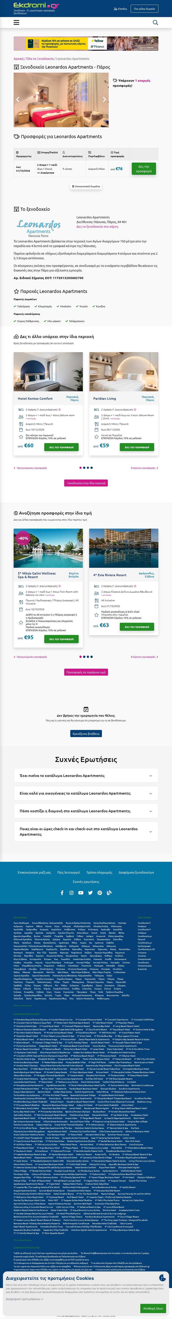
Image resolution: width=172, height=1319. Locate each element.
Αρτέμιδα (50, 932)
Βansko (112, 932)
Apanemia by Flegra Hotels (99, 1065)
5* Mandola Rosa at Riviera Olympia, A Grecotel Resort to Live (43, 1019)
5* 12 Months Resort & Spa (26, 1233)
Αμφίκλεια (56, 929)
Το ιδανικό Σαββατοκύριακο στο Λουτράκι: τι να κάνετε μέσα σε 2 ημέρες (115, 1253)
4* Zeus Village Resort (128, 1216)
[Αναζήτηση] (155, 22)
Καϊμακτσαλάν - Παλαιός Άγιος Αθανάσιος (33, 945)
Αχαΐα (103, 932)
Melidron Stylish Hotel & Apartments (89, 1229)
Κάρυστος (102, 949)
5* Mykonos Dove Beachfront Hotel (125, 1174)
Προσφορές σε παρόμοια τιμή (86, 672)
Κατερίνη (30, 952)
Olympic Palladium (146, 1177)
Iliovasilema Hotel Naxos (79, 1190)
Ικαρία (83, 942)
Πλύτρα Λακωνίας (95, 982)
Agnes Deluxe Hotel (57, 1131)
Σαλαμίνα (74, 985)
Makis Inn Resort (84, 1154)
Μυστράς (105, 968)
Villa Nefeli (116, 1147)
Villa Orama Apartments (110, 1131)
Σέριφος (121, 985)
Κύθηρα (108, 955)
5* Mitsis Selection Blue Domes (111, 1144)
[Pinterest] (100, 893)
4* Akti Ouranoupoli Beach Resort (50, 1114)
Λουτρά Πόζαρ (83, 962)
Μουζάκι (33, 968)
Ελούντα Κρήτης (42, 939)
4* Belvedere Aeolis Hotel (26, 1108)
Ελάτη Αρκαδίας (115, 936)
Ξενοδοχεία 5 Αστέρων (144, 924)
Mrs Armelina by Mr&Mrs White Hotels (32, 1193)
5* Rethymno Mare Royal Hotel (28, 1197)
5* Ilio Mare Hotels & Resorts (27, 1032)
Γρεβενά (70, 936)
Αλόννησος (116, 926)
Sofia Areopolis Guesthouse (76, 1223)
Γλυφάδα (58, 936)
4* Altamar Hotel (127, 1055)
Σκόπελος (86, 988)
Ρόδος (64, 985)
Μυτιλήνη (117, 968)
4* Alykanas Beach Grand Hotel (75, 1045)
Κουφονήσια (72, 955)
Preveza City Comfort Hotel (83, 1131)
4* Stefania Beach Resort (82, 1055)
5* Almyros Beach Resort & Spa (137, 1154)
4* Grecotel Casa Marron (116, 1019)
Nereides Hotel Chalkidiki (104, 1223)
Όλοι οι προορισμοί (23, 1005)
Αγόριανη (18, 926)
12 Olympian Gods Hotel (25, 1052)
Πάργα (78, 978)
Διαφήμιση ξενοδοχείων (136, 872)
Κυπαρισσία (35, 959)
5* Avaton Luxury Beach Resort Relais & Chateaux (37, 1219)
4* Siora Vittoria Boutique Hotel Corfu (87, 1085)
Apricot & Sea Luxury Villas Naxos (29, 1203)
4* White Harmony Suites (46, 1177)
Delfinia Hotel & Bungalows (76, 1187)
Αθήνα (39, 926)
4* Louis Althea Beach (113, 1206)
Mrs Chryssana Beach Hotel (127, 1065)
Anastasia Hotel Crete (129, 1210)
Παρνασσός (90, 978)
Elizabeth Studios (46, 1058)
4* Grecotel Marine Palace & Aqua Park (32, 1022)
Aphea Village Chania (72, 1216)
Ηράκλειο (26, 942)
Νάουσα (26, 972)
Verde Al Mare (52, 1137)
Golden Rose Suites (62, 1091)
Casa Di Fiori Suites (138, 1180)
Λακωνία (98, 959)
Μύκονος (94, 968)
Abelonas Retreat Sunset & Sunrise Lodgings (104, 1213)
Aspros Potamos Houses (59, 1203)
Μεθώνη (61, 965)
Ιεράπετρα (64, 942)
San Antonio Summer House (27, 1121)
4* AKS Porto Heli (107, 1032)
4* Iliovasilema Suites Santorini (28, 1085)
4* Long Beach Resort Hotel (126, 1026)
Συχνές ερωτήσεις (86, 881)
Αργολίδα (117, 929)
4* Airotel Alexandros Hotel (121, 1111)
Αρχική (19, 58)
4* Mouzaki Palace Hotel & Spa (127, 1042)
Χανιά (28, 998)
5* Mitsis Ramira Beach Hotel (139, 1147)
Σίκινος (37, 988)
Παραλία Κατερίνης (23, 978)
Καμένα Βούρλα (21, 949)
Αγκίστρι (122, 922)
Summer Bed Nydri (83, 1203)
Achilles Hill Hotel (94, 1078)
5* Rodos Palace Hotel (52, 1062)
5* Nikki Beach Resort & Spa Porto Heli (49, 1068)
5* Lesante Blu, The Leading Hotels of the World (37, 1187)
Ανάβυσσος (69, 929)
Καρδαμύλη (51, 949)
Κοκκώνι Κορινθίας (103, 952)
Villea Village (20, 1170)
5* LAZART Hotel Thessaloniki (28, 1137)
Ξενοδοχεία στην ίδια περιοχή (86, 483)
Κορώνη (40, 955)
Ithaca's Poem (57, 1101)
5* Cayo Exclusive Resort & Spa (28, 1141)
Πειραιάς (30, 982)
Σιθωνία (27, 988)
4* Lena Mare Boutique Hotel (49, 1164)
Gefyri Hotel (129, 1137)
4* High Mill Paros (97, 1062)
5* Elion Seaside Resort (53, 1233)
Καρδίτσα (64, 949)
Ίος (90, 942)
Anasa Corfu (100, 1154)
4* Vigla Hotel (53, 1183)
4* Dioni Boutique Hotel (81, 1072)
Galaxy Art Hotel (85, 1105)
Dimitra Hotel (109, 1210)
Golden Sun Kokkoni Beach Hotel (89, 1052)
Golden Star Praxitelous (120, 1062)
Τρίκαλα (17, 995)
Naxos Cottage (108, 1193)
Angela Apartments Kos (25, 1190)
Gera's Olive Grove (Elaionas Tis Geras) (116, 1101)
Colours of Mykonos (41, 1174)
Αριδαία (17, 932)
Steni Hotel (139, 1118)
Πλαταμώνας (78, 982)
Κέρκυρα (64, 952)
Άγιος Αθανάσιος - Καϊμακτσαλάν (47, 922)
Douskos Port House (95, 1075)
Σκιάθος (75, 988)
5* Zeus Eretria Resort (96, 1029)
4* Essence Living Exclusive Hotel (109, 1121)
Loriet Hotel (75, 1108)
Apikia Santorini (110, 1170)
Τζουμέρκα (82, 991)
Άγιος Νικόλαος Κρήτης (104, 922)
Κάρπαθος (77, 949)
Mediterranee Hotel (79, 1114)
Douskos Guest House (64, 1170)
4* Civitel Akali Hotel (76, 1164)
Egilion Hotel (47, 1078)
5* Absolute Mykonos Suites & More (128, 1091)
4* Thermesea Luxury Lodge (94, 1147)
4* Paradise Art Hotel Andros (121, 1052)
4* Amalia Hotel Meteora (26, 1078)
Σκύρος (97, 988)
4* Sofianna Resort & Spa (88, 1206)
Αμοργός (44, 929)
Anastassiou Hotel (139, 1114)
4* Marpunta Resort (121, 1058)
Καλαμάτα (74, 945)
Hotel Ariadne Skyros (63, 1193)
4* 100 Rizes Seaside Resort (119, 1078)
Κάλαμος (86, 945)
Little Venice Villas (65, 1206)
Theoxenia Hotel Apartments (122, 1045)
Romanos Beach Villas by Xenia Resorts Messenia (37, 1223)
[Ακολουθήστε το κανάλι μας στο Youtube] (81, 893)
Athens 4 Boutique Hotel (137, 1131)
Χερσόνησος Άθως (57, 998)
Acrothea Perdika (142, 1098)
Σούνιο (107, 988)
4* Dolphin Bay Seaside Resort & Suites (130, 1039)
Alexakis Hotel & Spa (95, 1134)
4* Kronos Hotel (68, 1039)
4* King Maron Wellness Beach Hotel (129, 1108)
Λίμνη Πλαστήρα (53, 962)
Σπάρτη (117, 988)
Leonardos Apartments (25, 1081)
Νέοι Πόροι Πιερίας (102, 972)
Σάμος (99, 985)
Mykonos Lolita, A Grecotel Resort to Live (33, 1206)
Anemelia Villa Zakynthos (107, 1203)
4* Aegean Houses (117, 1180)
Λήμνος (38, 962)
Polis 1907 (53, 1200)
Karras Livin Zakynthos (132, 1200)
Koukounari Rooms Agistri (96, 1108)
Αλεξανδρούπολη (82, 926)
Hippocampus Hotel (43, 1157)
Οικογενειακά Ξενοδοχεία (144, 960)
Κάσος (113, 949)
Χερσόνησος (40, 998)
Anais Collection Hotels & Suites (29, 1134)
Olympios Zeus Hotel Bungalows (29, 1131)
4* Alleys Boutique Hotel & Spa (124, 1229)
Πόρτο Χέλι (121, 982)
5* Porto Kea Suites (55, 1141)
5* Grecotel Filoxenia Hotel (89, 1019)
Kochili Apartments (84, 1091)
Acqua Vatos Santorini (24, 1091)
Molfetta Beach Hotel (131, 1170)
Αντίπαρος (93, 929)
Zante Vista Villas (59, 1210)
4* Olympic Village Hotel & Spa (47, 1042)
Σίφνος (47, 988)
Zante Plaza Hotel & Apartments (94, 1039)
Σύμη (49, 991)
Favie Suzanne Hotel (144, 1062)
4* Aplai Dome (21, 1160)
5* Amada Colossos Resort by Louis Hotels (33, 1213)
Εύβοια (77, 939)
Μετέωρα (98, 965)
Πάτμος (110, 978)
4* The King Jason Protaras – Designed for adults (124, 1219)
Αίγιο (56, 926)
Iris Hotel (131, 1081)
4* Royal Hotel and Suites (50, 1118)
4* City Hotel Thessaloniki (54, 1088)
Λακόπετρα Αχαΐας (82, 959)
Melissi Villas (20, 1180)
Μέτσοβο (110, 965)
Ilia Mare (135, 1127)
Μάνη (16, 965)
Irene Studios (99, 1045)
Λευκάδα (28, 962)
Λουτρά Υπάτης (100, 962)
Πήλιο (57, 982)
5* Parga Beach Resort (90, 1118)
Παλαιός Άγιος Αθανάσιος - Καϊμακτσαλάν (72, 975)
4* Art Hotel (128, 1177)
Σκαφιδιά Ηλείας (61, 988)
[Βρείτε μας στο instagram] (72, 893)
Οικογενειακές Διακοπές (144, 967)
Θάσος (37, 942)
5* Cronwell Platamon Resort (76, 1026)
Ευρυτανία (89, 939)
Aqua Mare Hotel (107, 1167)
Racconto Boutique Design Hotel (58, 1105)
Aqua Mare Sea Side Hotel (54, 1108)
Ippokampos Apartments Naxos (28, 1183)
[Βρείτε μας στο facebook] (62, 893)
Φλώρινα (99, 995)
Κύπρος (47, 959)
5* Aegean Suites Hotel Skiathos (76, 1200)
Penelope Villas (21, 1174)
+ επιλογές (31, 418)
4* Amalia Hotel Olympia (26, 1065)
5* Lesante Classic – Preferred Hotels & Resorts (109, 1197)
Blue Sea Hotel (21, 1068)
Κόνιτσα (17, 955)
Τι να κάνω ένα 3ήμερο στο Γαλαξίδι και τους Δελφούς (116, 1262)
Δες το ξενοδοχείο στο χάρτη (97, 226)
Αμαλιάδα (18, 929)
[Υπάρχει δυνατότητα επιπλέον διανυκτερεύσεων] (59, 409)
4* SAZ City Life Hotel (144, 1058)
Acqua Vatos (71, 1118)
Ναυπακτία (38, 972)
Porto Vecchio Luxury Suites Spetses (81, 1219)
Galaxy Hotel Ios (44, 1124)
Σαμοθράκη (87, 985)
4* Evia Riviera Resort (86, 1032)
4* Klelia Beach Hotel (24, 1039)
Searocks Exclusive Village (83, 1095)
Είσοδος (122, 8)
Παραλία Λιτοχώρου (44, 978)
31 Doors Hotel (75, 1134)
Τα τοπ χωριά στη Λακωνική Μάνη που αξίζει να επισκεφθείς (42, 1266)
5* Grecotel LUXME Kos (142, 1019)
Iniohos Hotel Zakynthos (97, 1183)
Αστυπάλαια (82, 932)
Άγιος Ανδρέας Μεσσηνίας (78, 922)
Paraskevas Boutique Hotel (119, 1150)
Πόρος (110, 982)
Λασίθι (108, 959)
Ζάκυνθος (117, 939)
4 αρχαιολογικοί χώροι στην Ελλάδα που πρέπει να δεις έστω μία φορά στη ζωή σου (53, 1269)
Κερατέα (53, 952)
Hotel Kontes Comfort (85, 1167)
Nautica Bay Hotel (101, 1026)
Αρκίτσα (39, 932)
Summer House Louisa (118, 1134)
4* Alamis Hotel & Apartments (121, 1124)
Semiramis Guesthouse (143, 1085)
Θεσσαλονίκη (49, 942)
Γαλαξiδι (47, 936)
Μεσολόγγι (73, 965)
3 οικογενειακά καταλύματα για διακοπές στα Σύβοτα (120, 1269)
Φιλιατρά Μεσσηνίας (82, 995)
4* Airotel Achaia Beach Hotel (58, 1032)
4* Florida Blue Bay (103, 1035)
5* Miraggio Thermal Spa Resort (49, 1075)
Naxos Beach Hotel (22, 1157)
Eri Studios (114, 1154)
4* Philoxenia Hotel (106, 1055)
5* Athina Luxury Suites (46, 1144)
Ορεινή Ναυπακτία (41, 975)
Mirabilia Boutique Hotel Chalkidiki (30, 1101)
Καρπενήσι (90, 949)
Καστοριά (18, 952)
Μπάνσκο (60, 968)
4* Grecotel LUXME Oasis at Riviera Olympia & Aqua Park (41, 1055)
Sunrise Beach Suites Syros (51, 1190)
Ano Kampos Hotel (56, 1134)
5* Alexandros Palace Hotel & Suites (108, 1160)
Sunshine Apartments (129, 1088)
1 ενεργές (142, 80)
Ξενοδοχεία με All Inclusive (146, 950)
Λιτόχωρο (68, 962)
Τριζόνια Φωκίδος (114, 991)
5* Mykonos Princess (60, 1150)
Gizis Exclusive (136, 1144)
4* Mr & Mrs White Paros (25, 1127)
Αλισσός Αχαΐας (100, 926)
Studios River (99, 1111)
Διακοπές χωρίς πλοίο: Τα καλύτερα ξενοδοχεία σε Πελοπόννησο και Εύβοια (50, 1256)
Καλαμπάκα (98, 945)
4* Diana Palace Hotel (138, 1075)
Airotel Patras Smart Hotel (26, 1088)
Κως (56, 959)
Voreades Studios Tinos (51, 1226)
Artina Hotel (127, 1105)
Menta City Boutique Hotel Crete (29, 1200)
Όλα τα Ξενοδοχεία (40, 58)
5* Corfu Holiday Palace (76, 1042)
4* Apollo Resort (128, 1187)
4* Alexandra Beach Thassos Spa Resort (113, 1098)
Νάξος (17, 972)
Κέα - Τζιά (41, 952)
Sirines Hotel (102, 1072)
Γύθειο (80, 936)
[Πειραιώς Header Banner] (86, 43)
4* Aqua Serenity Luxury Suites (85, 1210)
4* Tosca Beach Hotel (120, 1029)
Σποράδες (29, 991)
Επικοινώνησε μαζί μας (34, 872)
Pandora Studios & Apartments (100, 1216)
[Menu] (16, 22)
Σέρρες (17, 988)
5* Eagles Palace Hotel (94, 1180)
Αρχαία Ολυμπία (66, 932)
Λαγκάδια (65, 959)
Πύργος (37, 985)
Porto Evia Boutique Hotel (26, 1062)
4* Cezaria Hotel (75, 1075)
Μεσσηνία (86, 965)
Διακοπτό (100, 936)
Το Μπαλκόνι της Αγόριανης (27, 1095)
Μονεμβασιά (20, 968)
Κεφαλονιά (76, 952)
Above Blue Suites (22, 1075)
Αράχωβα (105, 929)
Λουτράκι (115, 962)
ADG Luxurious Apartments (69, 1078)
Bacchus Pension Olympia (77, 1111)
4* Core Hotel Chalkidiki (107, 1105)
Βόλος (121, 932)
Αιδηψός (66, 926)
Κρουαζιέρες (96, 955)
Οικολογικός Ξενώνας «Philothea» (30, 1098)
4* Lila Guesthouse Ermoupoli (119, 1226)
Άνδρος (81, 929)
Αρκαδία (28, 932)
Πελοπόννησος (44, 982)
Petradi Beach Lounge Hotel (67, 1180)
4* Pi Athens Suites (95, 1124)
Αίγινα (48, 926)
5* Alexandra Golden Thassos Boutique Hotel (133, 1072)
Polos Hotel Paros (68, 1144)
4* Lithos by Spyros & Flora (73, 1177)
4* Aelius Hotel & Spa (118, 1085)
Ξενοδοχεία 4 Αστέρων (144, 931)
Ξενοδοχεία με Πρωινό (145, 937)
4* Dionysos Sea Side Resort (107, 1190)
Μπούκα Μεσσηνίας (77, 968)
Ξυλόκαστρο (119, 972)
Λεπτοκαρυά (120, 959)
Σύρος (57, 991)
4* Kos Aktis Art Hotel (66, 1157)
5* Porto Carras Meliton (25, 1045)
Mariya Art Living (97, 1164)
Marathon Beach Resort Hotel (80, 1101)
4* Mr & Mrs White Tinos (137, 1048)
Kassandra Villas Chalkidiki (55, 1229)
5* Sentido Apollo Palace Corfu (88, 1150)
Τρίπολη (48, 995)
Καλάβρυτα (61, 945)
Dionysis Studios (108, 1088)
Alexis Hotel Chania (23, 1164)
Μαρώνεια (49, 965)
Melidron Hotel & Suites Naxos (89, 1127)
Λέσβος (17, 962)
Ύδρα (66, 995)
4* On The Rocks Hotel (87, 1193)
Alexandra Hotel (100, 1114)
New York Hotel (132, 1141)
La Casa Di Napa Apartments (117, 1118)
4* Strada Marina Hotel (40, 1170)
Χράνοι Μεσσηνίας (85, 998)
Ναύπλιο (50, 972)
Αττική (94, 932)
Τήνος (92, 991)
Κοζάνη (88, 952)
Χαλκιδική (18, 998)
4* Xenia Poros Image (47, 1039)
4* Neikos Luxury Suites (67, 1081)
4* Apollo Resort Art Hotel (111, 1095)
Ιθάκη (74, 942)
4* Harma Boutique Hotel (61, 1154)
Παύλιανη (18, 982)
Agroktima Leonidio (56, 1085)
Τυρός (58, 995)
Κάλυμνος (111, 945)
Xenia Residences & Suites (104, 1187)
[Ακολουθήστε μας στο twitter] (90, 893)
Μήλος (121, 965)
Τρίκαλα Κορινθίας (33, 995)
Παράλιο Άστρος (64, 978)
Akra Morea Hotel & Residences (55, 1052)
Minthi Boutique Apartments (77, 1098)
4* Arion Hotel (84, 1035)
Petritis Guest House (23, 1124)
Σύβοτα (40, 991)
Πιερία (66, 982)
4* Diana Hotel (46, 1081)
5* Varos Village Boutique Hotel (104, 1177)
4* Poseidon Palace (125, 1022)
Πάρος (101, 978)
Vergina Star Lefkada (137, 1121)
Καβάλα (110, 942)
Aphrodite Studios (22, 1114)
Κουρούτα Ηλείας (55, 955)
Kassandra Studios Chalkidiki (27, 1229)
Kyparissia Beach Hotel (24, 1118)
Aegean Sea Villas (22, 1177)
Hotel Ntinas (102, 1091)
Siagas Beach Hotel (48, 1045)
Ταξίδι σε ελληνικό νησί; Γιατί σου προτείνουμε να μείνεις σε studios (46, 1253)
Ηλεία (16, 942)
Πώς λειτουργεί (68, 872)
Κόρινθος (28, 955)
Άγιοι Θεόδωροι (21, 922)
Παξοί (109, 975)
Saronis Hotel (44, 1091)
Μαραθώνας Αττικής (31, 965)
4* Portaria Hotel (116, 1075)
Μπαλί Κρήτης (46, 968)
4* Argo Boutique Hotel (48, 1147)
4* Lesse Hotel (97, 1048)
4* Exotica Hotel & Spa (143, 1029)
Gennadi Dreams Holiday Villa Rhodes (84, 1226)
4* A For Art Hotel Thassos (55, 1095)
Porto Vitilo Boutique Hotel (96, 1058)
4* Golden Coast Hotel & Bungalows (66, 1029)
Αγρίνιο (29, 926)
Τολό (100, 991)
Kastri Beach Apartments (25, 1226)
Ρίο (56, 985)
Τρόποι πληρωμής (99, 872)
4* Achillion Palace (23, 1144)
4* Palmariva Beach (51, 1048)
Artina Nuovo (41, 1150)
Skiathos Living (144, 1101)
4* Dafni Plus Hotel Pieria (107, 1200)
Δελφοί (89, 936)
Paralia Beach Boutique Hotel (83, 1088)
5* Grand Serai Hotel (49, 1026)
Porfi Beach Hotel (75, 1197)
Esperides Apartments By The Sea (56, 1127)
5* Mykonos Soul (98, 1174)
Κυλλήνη (119, 955)
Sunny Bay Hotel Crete (24, 1111)
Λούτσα (126, 962)
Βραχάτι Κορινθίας (22, 936)
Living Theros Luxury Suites (142, 1160)
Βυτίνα (37, 936)
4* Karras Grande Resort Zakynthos (103, 1068)
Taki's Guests (126, 1223)
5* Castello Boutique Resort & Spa (30, 1154)
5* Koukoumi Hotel (23, 1150)
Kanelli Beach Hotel (100, 1042)
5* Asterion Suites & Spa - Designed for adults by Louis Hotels (43, 1167)
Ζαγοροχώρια (103, 939)
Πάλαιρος (99, 975)
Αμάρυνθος (31, 929)
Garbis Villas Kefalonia (113, 1081)
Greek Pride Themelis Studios (69, 1124)
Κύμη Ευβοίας (20, 959)
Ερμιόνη (67, 939)
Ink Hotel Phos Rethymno (68, 1213)
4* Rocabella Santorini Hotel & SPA (47, 1160)
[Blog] (109, 893)
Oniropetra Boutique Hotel (136, 1068)
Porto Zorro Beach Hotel (75, 1048)
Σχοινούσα (68, 991)
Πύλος (28, 985)
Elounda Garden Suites (78, 1160)
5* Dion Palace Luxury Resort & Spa (57, 1035)
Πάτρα (120, 978)
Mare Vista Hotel (115, 1048)
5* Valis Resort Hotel (103, 1022)
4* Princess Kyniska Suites (50, 1111)
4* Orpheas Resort (55, 1197)
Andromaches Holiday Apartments (70, 1174)
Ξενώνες (142, 955)
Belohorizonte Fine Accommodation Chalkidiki (36, 1216)
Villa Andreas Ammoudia (55, 1121)
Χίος (71, 998)
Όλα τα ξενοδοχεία (22, 1239)
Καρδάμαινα (37, 949)
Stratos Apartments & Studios (81, 1141)
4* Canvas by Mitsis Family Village (96, 1157)
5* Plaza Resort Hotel (24, 1147)
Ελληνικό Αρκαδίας (23, 939)
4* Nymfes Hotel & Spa (24, 1058)
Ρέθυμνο (48, 985)
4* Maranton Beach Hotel (26, 1035)
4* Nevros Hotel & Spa (117, 1127)
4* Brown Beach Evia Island (26, 1048)
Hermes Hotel (86, 1144)
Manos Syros (55, 1098)
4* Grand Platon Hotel (129, 1032)
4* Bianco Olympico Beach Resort (30, 1029)
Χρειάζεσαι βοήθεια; (86, 733)
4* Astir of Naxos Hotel (40, 1180)
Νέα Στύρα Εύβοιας (80, 972)
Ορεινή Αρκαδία (21, 975)
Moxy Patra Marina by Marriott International (61, 1065)
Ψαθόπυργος (103, 998)
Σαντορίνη (110, 985)
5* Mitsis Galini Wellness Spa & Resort (72, 1022)
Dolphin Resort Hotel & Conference (31, 1210)
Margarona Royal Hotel (69, 1058)
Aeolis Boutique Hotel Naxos (27, 1072)
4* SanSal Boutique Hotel (110, 1141)
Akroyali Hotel (77, 1068)
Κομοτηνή (120, 952)
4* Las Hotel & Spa (119, 1114)
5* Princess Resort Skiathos (26, 1105)
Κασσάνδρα (124, 949)
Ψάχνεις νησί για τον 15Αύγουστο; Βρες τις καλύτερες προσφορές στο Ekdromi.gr (112, 1266)
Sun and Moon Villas (80, 1121)
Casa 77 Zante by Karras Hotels (105, 1137)
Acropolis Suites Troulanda (75, 1137)
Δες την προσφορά (144, 168)
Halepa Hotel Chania (72, 1183)
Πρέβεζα (18, 985)
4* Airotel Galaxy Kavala (55, 1072)
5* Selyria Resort (22, 1042)
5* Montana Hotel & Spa (25, 1026)
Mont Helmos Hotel (90, 1081)
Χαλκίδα (125, 995)
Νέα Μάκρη (62, 972)
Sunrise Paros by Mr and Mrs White (134, 1193)
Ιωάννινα (99, 942)
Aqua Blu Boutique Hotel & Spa (123, 1164)
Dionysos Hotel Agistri (129, 1167)
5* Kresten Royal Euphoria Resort (131, 1157)
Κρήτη (84, 955)
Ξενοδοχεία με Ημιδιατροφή (145, 944)
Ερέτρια (56, 939)
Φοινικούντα (113, 995)
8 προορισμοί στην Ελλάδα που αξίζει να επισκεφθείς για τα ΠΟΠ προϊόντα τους (51, 1259)
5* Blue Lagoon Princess (126, 1035)
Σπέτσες (17, 991)
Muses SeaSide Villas (76, 1062)
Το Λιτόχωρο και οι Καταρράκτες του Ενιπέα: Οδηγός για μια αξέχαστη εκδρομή (51, 1262)
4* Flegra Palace (70, 1147)
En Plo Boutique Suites (89, 1170)
